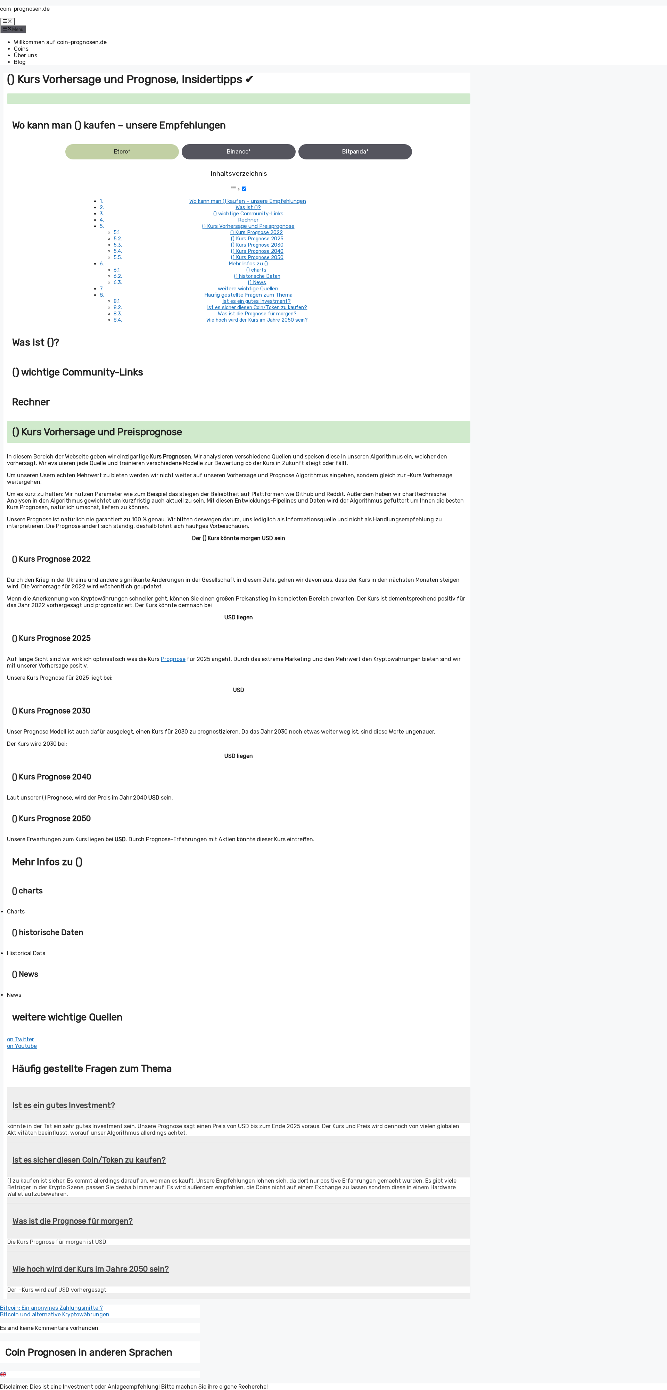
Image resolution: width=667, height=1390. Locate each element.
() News (257, 282)
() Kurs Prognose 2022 (256, 232)
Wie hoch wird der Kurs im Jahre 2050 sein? (257, 320)
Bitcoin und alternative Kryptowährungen (54, 1314)
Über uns (25, 55)
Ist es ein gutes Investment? (256, 301)
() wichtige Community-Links (248, 213)
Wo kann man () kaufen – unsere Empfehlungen (247, 201)
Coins (21, 48)
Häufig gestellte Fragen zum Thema (248, 295)
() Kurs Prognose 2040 (257, 251)
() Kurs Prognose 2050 (257, 257)
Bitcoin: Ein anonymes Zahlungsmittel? (51, 1308)
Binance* (239, 151)
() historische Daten (257, 276)
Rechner (248, 220)
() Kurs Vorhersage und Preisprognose (248, 226)
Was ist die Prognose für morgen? (257, 314)
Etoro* (122, 151)
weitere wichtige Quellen (248, 289)
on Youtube (22, 1046)
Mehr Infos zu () (248, 263)
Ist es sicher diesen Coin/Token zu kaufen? (257, 307)
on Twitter (20, 1039)
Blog (20, 62)
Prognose (173, 659)
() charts (256, 270)
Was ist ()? (248, 207)
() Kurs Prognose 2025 (257, 238)
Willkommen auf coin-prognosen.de (60, 42)
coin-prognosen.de (25, 9)
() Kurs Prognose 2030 (257, 245)
